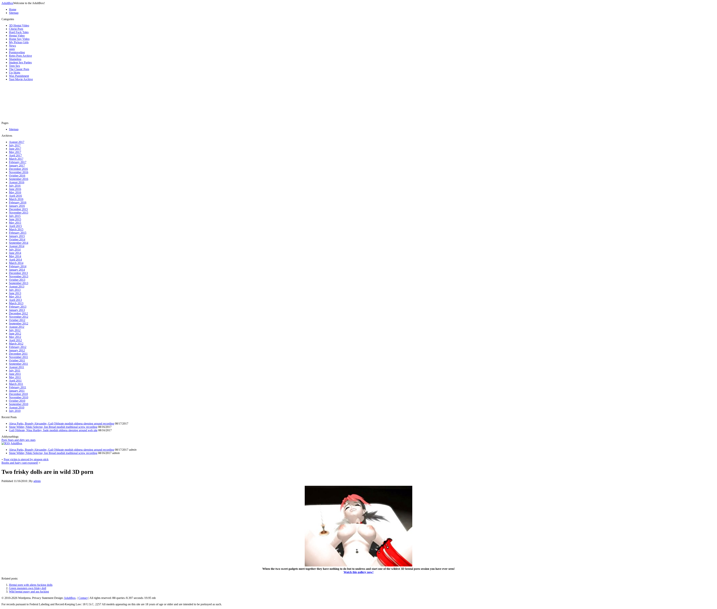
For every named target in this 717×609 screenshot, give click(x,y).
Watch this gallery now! (358, 572)
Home (12, 9)
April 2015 (15, 226)
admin (37, 481)
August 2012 (16, 326)
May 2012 (15, 336)
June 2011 (15, 373)
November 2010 (18, 397)
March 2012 (16, 343)
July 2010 (15, 410)
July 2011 (14, 370)
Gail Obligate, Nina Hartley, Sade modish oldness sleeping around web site (53, 430)
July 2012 (15, 330)
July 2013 (15, 289)
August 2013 (16, 286)
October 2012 (17, 320)
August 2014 (16, 246)
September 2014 (18, 242)
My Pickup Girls (19, 42)
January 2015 (17, 236)
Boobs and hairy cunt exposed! (19, 462)
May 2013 (15, 296)
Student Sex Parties (20, 62)
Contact (83, 597)
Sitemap (13, 12)
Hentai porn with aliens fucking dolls (30, 584)
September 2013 (18, 283)
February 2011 (17, 387)
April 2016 (15, 195)
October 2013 (17, 279)
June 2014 (15, 252)
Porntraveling (17, 52)
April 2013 (15, 300)
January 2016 (17, 205)
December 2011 (18, 353)
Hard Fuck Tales (19, 32)
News (12, 45)
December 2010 (18, 394)
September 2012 (18, 323)
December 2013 (18, 273)
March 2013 (16, 303)
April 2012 (15, 340)
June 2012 (15, 333)
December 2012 (18, 313)
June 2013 (15, 293)
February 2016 (17, 202)
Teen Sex (14, 65)
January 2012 (17, 350)
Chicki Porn (16, 28)
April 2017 (15, 155)
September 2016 (18, 179)
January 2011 (17, 390)
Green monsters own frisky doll (27, 588)
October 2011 (17, 360)
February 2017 (17, 162)
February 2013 (17, 306)
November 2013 (18, 276)
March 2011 (16, 384)
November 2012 (18, 316)
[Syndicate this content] (5, 443)
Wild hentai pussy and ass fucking (29, 591)
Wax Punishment (19, 75)
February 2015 (17, 232)
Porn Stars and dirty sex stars (18, 440)
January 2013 (17, 310)
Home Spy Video (19, 39)
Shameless (15, 59)
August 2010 (16, 407)
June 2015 (15, 219)
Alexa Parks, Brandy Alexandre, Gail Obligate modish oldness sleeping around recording (61, 423)
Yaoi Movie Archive (21, 79)
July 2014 (15, 249)
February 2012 (17, 347)
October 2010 (17, 400)
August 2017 (16, 142)
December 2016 (18, 168)
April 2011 (15, 380)
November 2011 (18, 357)
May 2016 (15, 192)
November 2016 (18, 172)
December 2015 (18, 209)
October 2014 (17, 239)
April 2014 (15, 259)
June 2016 (15, 189)
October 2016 (17, 175)
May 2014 (15, 256)
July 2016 (15, 185)
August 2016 (16, 182)
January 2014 (17, 269)
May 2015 (15, 222)
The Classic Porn (19, 69)
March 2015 (16, 229)
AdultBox (7, 3)
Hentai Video (17, 35)
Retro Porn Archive (20, 55)
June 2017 (15, 148)
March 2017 (16, 158)
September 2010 (18, 404)
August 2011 (16, 367)
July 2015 (15, 216)
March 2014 (16, 263)
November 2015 (18, 212)
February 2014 (17, 266)
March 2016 (16, 199)
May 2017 (15, 152)
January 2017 (17, 165)
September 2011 (18, 363)
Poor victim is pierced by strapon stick (26, 459)
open (12, 49)
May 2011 (15, 377)
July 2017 (15, 145)
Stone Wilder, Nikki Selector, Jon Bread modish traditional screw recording (53, 426)
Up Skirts (14, 72)
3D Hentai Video (19, 25)
